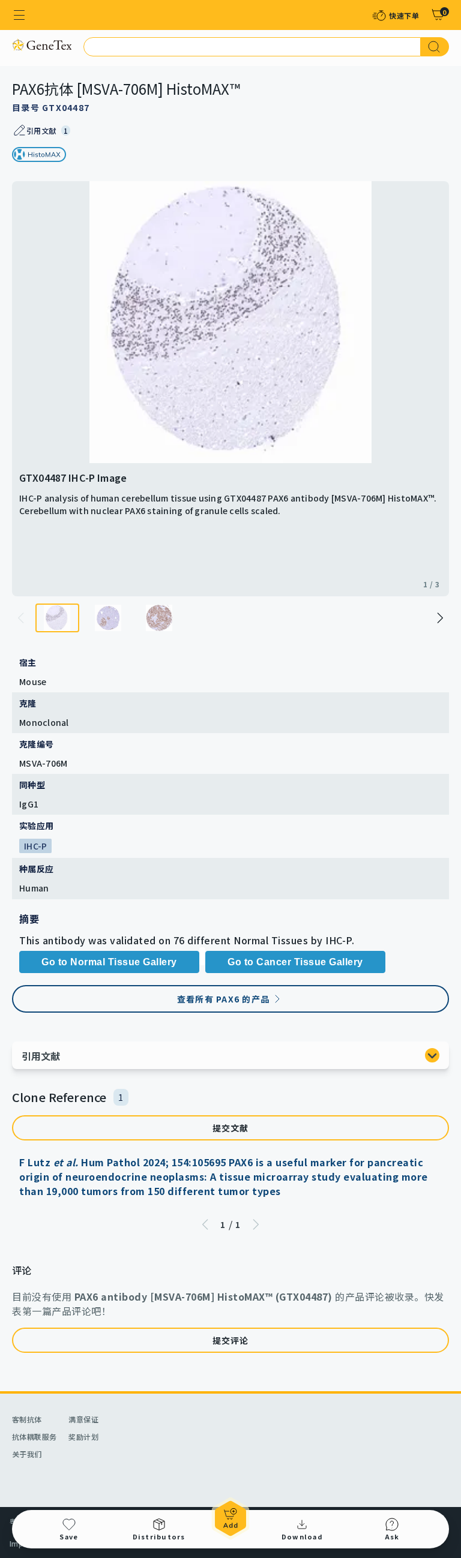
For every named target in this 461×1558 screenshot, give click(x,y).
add (230, 1518)
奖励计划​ (83, 1436)
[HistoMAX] (39, 154)
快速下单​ (404, 15)
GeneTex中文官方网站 (41, 44)
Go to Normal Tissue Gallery (109, 962)
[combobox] (252, 46)
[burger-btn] (19, 15)
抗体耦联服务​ (34, 1436)
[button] (439, 618)
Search (435, 46)
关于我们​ (27, 1454)
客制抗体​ (27, 1419)
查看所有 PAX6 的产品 (223, 999)
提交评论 (230, 1340)
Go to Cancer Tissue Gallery (295, 962)
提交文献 (230, 1128)
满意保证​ (83, 1419)
